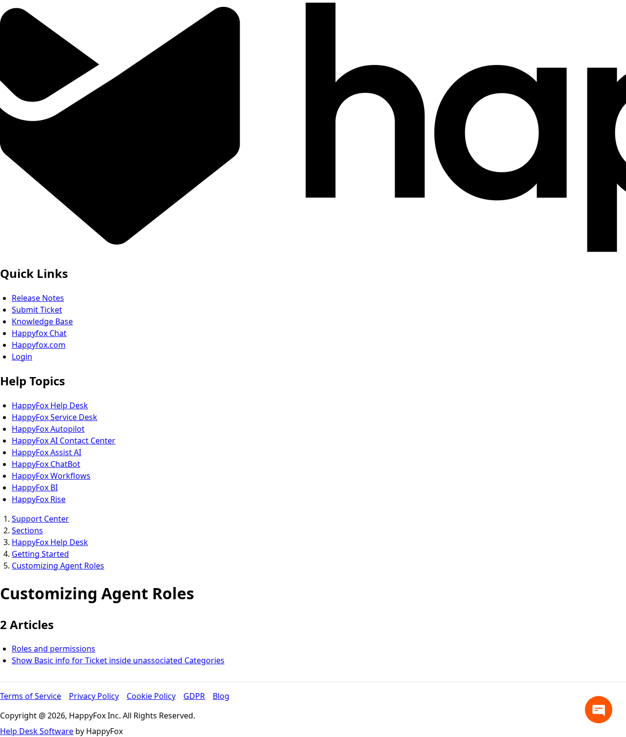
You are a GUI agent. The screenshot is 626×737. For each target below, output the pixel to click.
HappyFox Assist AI (46, 452)
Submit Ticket (37, 309)
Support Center (40, 518)
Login (22, 356)
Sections (27, 530)
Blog (221, 696)
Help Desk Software (36, 731)
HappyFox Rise (39, 499)
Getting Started (40, 553)
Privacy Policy (94, 696)
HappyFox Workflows (51, 475)
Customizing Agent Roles (58, 565)
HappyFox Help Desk (50, 405)
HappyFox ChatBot (46, 464)
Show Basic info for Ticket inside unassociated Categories (118, 660)
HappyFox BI (35, 487)
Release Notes (38, 298)
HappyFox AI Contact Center (63, 440)
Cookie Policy (151, 696)
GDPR (194, 696)
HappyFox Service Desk (54, 417)
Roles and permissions (53, 648)
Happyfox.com (39, 344)
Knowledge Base (42, 321)
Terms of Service (30, 696)
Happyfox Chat (39, 333)
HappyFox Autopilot (48, 428)
